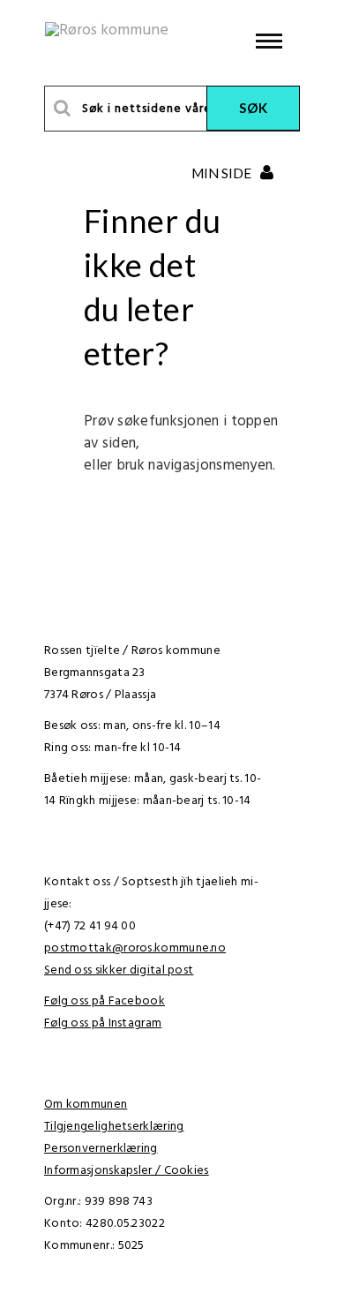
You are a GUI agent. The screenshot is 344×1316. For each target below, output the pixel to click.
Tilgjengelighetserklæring (114, 1127)
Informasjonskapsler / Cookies (126, 1171)
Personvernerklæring (101, 1149)
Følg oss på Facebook (104, 1001)
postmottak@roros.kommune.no (135, 948)
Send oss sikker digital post (118, 970)
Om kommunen (85, 1104)
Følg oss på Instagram (102, 1023)
